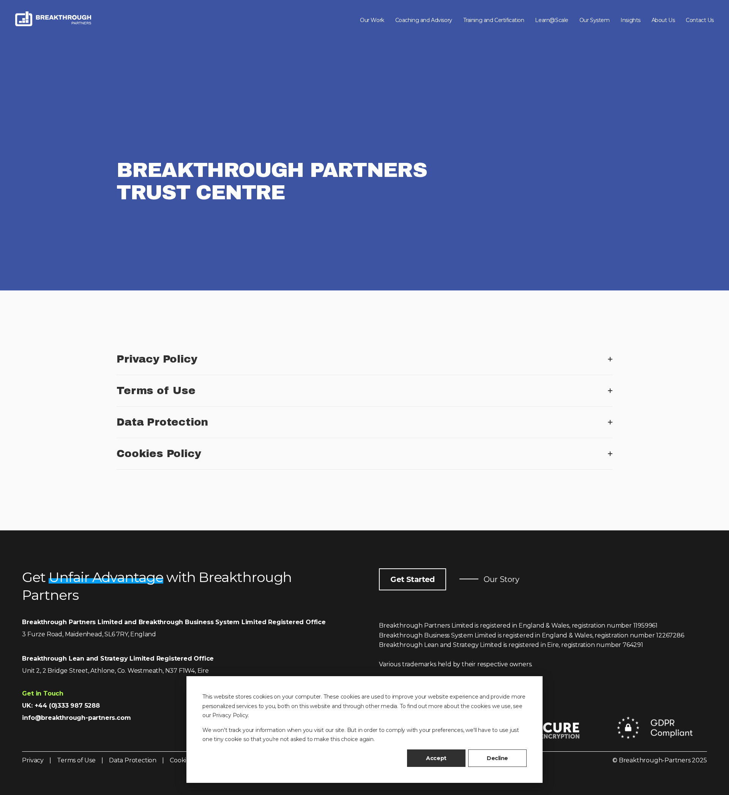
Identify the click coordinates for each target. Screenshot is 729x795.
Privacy (33, 760)
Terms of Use (77, 760)
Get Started (412, 579)
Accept (436, 758)
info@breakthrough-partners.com (76, 717)
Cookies (182, 760)
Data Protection (132, 760)
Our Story (500, 579)
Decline (497, 758)
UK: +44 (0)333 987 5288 (60, 705)
